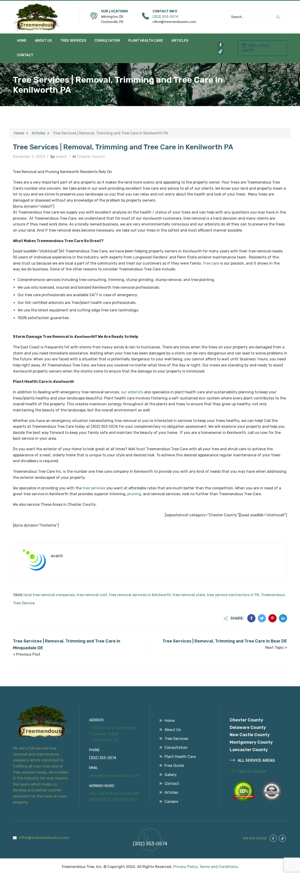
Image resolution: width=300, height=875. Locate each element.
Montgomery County (251, 742)
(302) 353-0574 (165, 17)
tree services (93, 488)
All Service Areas (256, 760)
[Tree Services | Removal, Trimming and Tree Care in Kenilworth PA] (251, 618)
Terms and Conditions (218, 866)
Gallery (171, 774)
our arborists (132, 392)
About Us (43, 41)
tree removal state (188, 595)
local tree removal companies (49, 595)
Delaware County (248, 727)
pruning (134, 494)
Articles (180, 41)
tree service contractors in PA (233, 595)
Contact (25, 55)
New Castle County (250, 734)
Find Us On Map (252, 771)
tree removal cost (91, 595)
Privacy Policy (185, 866)
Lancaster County (249, 749)
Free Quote (174, 765)
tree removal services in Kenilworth (140, 595)
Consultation (107, 41)
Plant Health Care (145, 41)
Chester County (91, 156)
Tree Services (73, 41)
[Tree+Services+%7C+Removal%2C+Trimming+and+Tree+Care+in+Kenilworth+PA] (262, 618)
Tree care (211, 263)
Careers (171, 801)
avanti (61, 156)
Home (21, 41)
